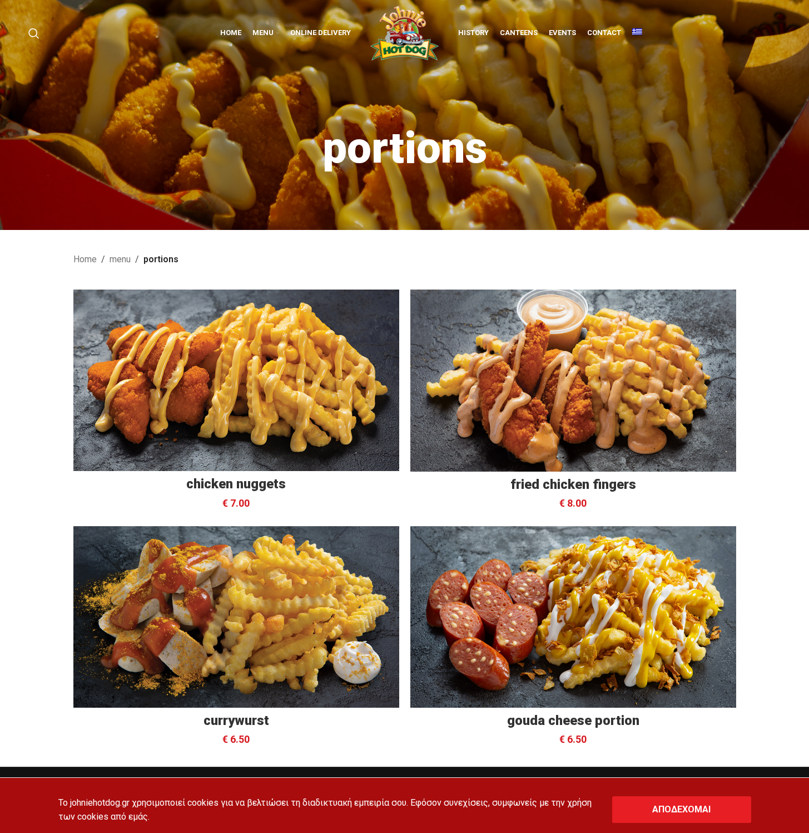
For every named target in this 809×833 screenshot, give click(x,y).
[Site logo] (404, 32)
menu (120, 259)
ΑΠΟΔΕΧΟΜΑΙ (681, 809)
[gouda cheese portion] (573, 617)
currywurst (236, 720)
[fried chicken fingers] (573, 380)
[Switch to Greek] (637, 33)
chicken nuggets (236, 484)
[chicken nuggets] (236, 380)
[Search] (34, 33)
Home (85, 259)
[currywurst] (236, 617)
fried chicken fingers (573, 484)
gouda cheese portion (573, 720)
